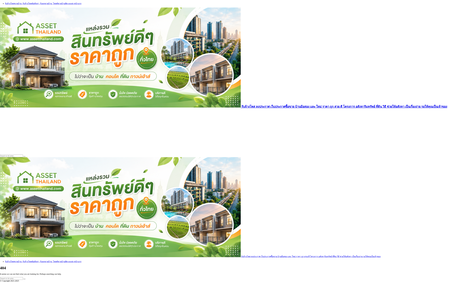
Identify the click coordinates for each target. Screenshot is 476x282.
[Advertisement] (238, 128)
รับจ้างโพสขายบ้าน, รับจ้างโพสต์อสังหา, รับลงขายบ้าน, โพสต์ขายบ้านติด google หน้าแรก (43, 3)
